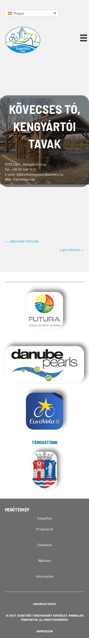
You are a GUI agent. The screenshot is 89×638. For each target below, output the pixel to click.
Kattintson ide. (24, 179)
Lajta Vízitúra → (72, 250)
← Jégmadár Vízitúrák (22, 241)
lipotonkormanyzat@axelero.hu (40, 174)
